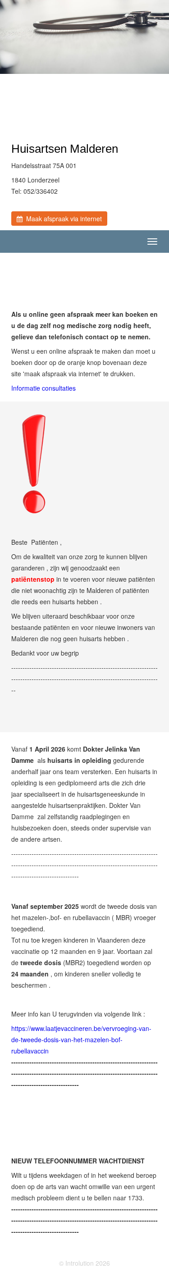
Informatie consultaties (43, 387)
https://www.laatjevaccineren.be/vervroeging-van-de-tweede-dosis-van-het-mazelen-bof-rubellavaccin (81, 1039)
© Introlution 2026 (84, 1262)
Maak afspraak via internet (62, 218)
